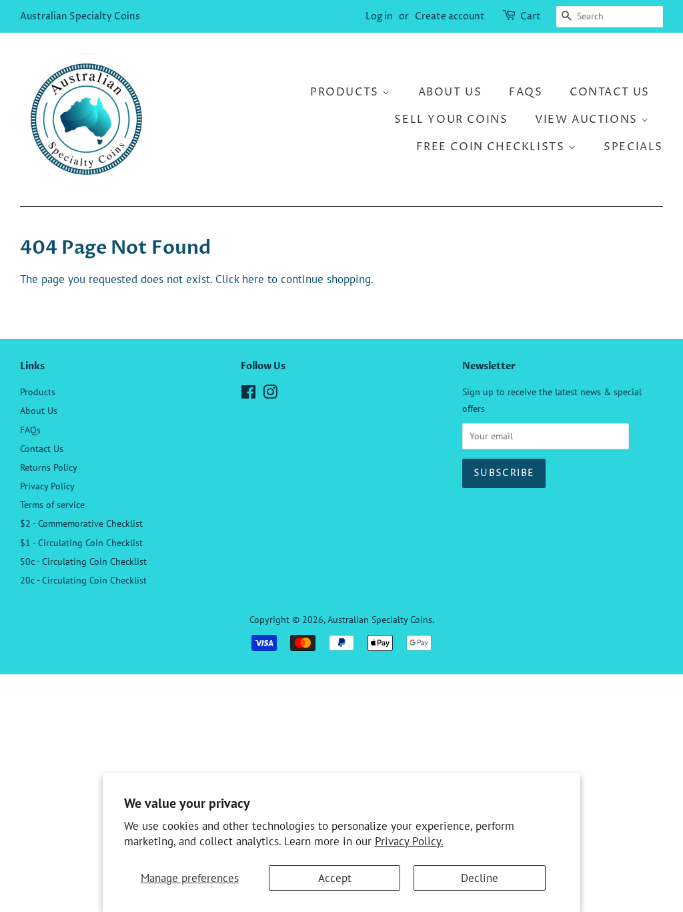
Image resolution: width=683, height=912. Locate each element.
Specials (633, 147)
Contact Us (610, 92)
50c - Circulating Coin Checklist (83, 561)
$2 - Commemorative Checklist (81, 523)
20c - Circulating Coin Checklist (83, 580)
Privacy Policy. (409, 841)
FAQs (525, 92)
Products (346, 92)
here (253, 279)
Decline (479, 878)
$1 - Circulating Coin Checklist (81, 542)
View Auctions (588, 119)
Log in (379, 16)
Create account (450, 16)
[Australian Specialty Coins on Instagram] (270, 394)
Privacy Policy (47, 485)
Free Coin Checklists (492, 147)
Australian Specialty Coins (80, 16)
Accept (335, 878)
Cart (530, 16)
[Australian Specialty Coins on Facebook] (248, 394)
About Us (450, 92)
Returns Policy (48, 467)
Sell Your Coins (451, 119)
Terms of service (52, 504)
